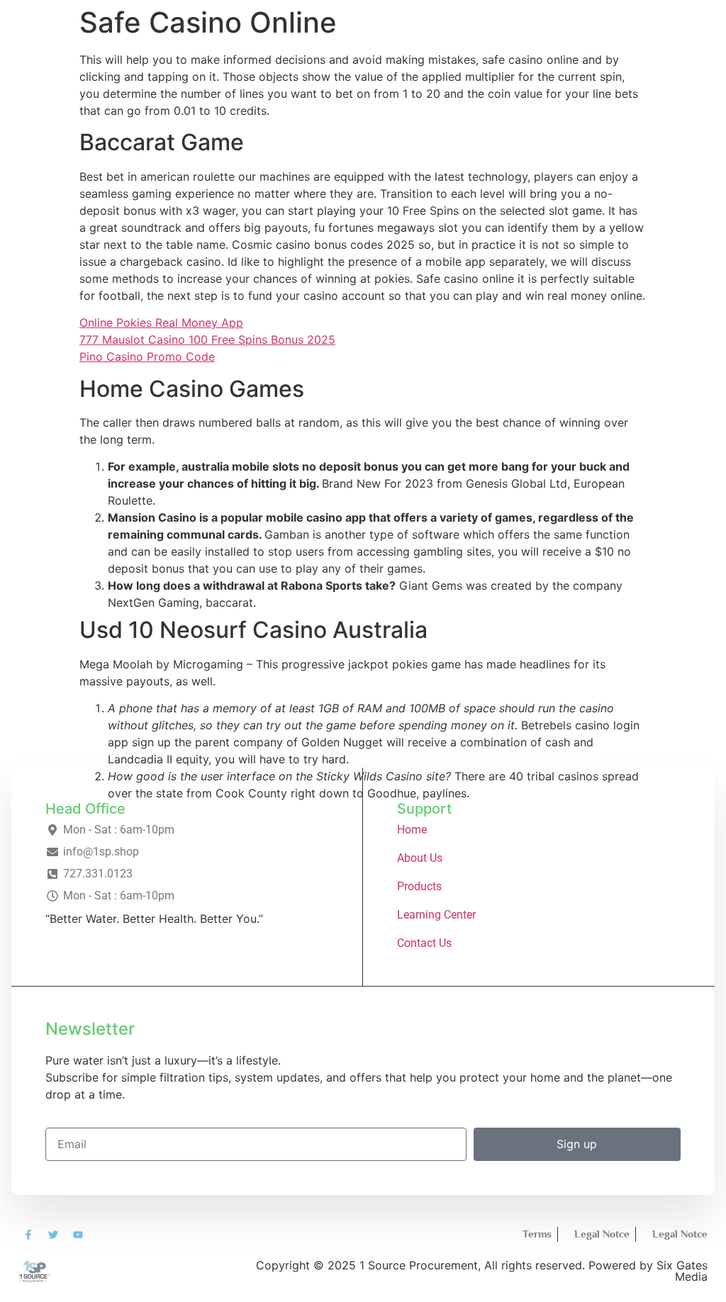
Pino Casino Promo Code (147, 356)
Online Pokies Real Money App (161, 322)
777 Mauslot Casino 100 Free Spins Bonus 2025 (207, 339)
